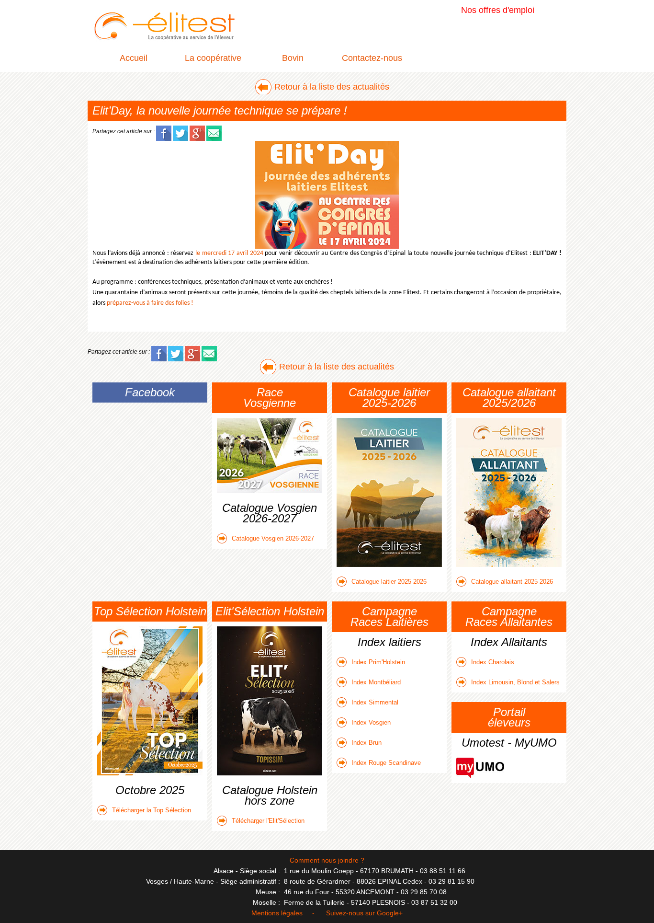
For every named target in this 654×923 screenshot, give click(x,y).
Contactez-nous (372, 58)
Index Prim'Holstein (378, 662)
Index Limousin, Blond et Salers (515, 682)
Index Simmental (374, 702)
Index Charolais (492, 662)
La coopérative (213, 58)
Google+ (390, 913)
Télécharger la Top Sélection (151, 810)
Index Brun (366, 742)
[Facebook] (163, 131)
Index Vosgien (371, 722)
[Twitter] (180, 131)
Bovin (293, 58)
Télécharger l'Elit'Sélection (268, 820)
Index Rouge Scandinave (386, 762)
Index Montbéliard (376, 682)
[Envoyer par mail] (214, 131)
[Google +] (197, 131)
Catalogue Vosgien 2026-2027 (273, 538)
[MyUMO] (480, 763)
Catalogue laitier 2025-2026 (389, 581)
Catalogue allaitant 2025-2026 (512, 581)
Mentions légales (277, 913)
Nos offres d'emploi (497, 10)
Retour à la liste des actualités (331, 87)
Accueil (133, 58)
